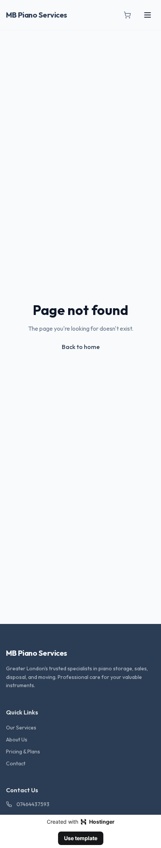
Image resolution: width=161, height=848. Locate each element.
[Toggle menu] (147, 14)
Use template (80, 838)
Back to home (81, 346)
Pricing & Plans (23, 751)
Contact (15, 763)
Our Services (21, 727)
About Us (16, 739)
